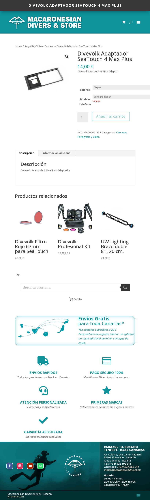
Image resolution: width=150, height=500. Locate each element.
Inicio (18, 46)
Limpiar (96, 101)
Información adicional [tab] (56, 153)
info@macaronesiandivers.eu (122, 470)
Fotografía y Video (33, 46)
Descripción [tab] (26, 153)
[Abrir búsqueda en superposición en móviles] (75, 287)
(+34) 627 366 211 (128, 466)
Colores (85, 89)
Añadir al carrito (110, 116)
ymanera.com (16, 496)
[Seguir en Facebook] (9, 466)
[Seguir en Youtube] (30, 466)
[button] (66, 56)
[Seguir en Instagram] (20, 466)
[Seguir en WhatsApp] (40, 466)
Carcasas (50, 46)
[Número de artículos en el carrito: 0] (18, 275)
